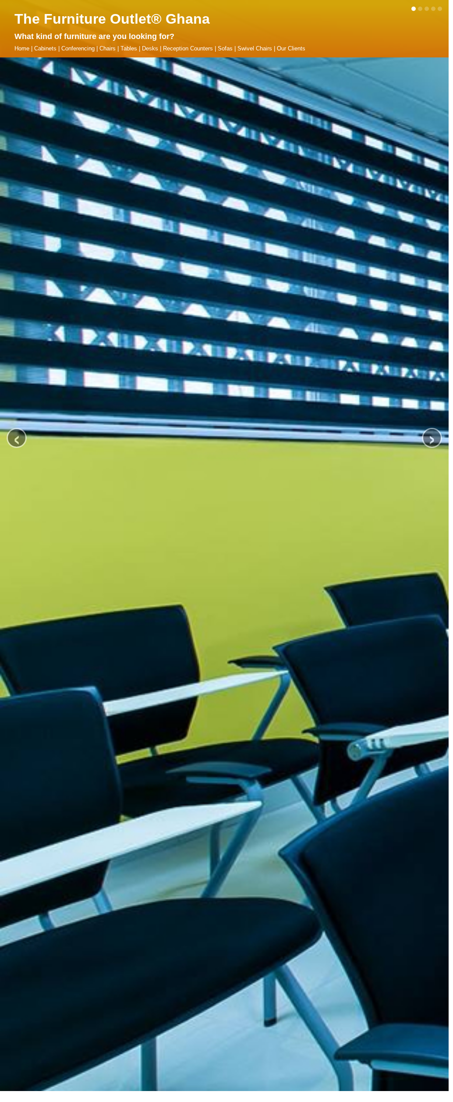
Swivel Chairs (254, 48)
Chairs (107, 48)
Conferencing (78, 48)
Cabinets (45, 48)
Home (21, 48)
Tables (128, 48)
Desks (150, 48)
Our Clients (291, 48)
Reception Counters (188, 48)
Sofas (225, 48)
